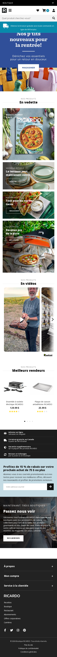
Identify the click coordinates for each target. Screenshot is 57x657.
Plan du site (28, 645)
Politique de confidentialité (28, 648)
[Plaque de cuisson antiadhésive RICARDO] (42, 386)
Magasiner (14, 211)
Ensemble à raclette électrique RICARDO (14, 403)
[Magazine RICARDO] (28, 134)
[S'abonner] (50, 486)
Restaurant (8, 610)
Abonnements (10, 614)
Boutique (8, 606)
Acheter (13, 181)
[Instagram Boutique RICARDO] (18, 630)
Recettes (8, 602)
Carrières (8, 622)
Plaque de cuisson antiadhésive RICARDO (42, 403)
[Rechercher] (53, 18)
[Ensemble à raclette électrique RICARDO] (15, 386)
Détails (28, 433)
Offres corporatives (12, 618)
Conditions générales (29, 652)
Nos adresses (13, 538)
